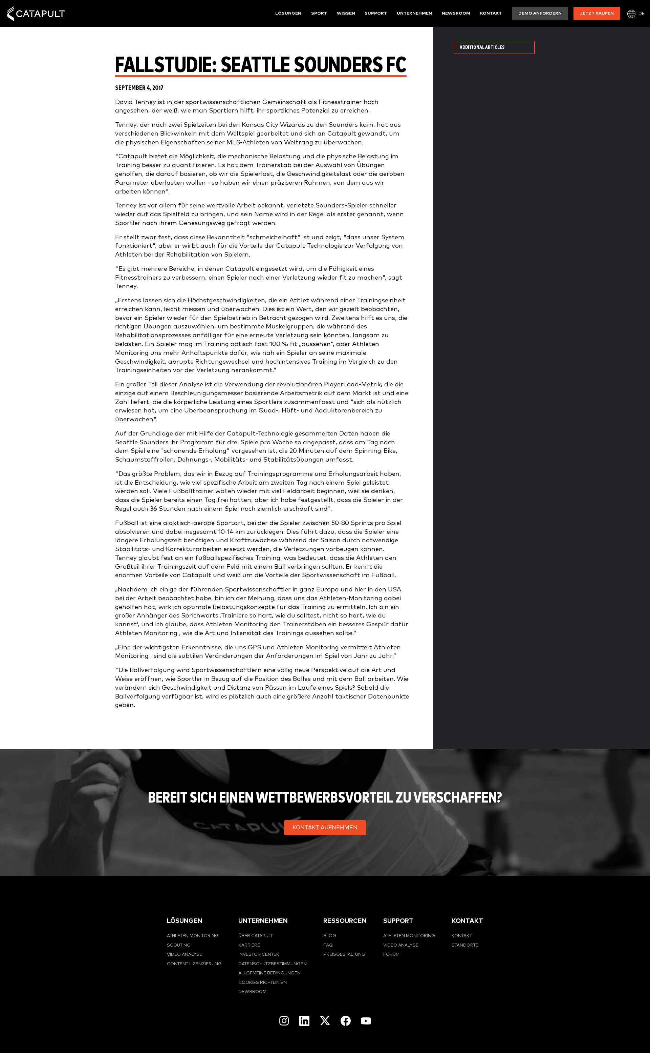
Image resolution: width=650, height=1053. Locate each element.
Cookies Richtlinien (262, 982)
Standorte (465, 945)
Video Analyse (184, 954)
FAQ (328, 945)
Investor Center (258, 954)
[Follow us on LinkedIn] (304, 1021)
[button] (325, 827)
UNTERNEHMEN (263, 921)
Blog (329, 936)
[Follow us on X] (325, 1020)
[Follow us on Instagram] (284, 1021)
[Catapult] (36, 13)
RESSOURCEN (345, 921)
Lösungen (288, 13)
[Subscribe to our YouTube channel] (366, 1020)
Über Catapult (255, 936)
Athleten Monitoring (193, 936)
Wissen (346, 13)
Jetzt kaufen (597, 13)
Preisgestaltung (344, 954)
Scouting (179, 945)
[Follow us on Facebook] (346, 1021)
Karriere (249, 945)
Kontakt (491, 13)
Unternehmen (414, 13)
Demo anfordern (540, 13)
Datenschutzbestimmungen (272, 964)
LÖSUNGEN (184, 921)
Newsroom (456, 13)
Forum (391, 954)
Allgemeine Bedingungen (269, 973)
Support (376, 13)
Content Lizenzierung (194, 964)
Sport (319, 13)
